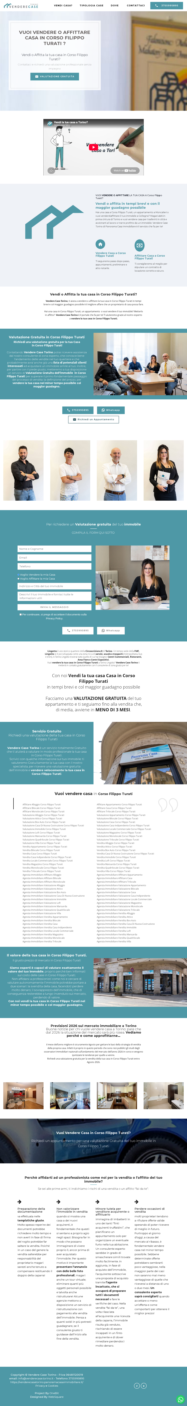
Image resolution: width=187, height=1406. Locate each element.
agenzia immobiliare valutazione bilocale (118, 888)
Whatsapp (113, 410)
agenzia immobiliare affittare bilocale (42, 878)
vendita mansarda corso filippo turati (116, 864)
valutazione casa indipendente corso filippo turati (123, 825)
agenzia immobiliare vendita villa (114, 941)
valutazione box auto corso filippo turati (44, 822)
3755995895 (169, 5)
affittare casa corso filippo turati (114, 808)
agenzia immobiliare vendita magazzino (43, 934)
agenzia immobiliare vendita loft (114, 930)
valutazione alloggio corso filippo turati (43, 815)
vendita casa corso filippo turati (40, 853)
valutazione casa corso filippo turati (116, 822)
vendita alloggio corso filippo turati (115, 843)
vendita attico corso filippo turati (114, 846)
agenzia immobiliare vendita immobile (116, 927)
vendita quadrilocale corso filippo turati (118, 867)
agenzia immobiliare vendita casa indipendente (47, 927)
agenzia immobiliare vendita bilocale (42, 920)
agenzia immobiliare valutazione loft (42, 902)
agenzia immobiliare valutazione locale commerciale (124, 899)
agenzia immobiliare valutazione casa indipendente (123, 895)
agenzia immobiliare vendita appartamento (45, 916)
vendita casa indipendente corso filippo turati (47, 857)
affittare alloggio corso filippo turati (42, 804)
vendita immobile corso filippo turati (116, 857)
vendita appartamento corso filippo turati (45, 846)
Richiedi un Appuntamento (96, 419)
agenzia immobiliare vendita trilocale (42, 941)
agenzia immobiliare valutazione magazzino (119, 902)
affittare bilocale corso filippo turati (41, 808)
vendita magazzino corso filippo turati (43, 864)
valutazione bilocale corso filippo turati (117, 818)
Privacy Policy (54, 618)
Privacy (40, 1385)
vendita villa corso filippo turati (113, 871)
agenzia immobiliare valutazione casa (116, 892)
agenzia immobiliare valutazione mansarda (45, 906)
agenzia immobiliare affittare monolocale (44, 881)
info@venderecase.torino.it (35, 1378)
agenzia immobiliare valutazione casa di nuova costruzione (54, 895)
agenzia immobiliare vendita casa (40, 923)
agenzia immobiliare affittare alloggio (42, 874)
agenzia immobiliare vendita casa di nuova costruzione (126, 923)
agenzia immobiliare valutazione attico (43, 888)
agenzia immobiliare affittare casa (114, 878)
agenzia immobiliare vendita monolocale (44, 937)
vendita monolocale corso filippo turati (43, 867)
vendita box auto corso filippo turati (116, 850)
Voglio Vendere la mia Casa (37, 574)
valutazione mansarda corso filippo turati (44, 836)
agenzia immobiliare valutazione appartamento (121, 885)
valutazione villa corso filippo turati (41, 843)
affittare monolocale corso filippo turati (43, 811)
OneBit (54, 1393)
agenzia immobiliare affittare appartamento (120, 874)
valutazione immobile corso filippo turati (44, 829)
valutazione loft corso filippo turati (41, 832)
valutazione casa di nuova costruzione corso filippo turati (53, 825)
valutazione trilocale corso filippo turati (118, 839)
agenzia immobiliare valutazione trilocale (118, 909)
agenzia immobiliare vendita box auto (116, 920)
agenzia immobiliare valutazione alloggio (44, 885)
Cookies (53, 1385)
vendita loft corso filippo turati (113, 860)
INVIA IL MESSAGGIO (54, 607)
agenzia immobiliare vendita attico (115, 916)
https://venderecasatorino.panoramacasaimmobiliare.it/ (46, 1382)
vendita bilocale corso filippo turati (41, 850)
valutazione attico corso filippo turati (42, 818)
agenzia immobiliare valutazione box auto (44, 892)
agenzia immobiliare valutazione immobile (44, 899)
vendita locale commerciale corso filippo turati (48, 860)
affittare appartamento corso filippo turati (119, 804)
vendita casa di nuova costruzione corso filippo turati (125, 853)
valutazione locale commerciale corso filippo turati (124, 829)
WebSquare (56, 1396)
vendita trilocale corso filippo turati (42, 871)
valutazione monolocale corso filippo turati (119, 836)
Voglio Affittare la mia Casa (37, 578)
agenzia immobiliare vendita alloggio (116, 913)
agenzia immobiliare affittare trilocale (116, 881)
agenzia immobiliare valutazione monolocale (120, 906)
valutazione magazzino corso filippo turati (119, 832)
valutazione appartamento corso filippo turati (121, 815)
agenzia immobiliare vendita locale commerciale (48, 930)
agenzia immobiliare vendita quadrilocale (118, 937)
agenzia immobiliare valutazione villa (42, 913)
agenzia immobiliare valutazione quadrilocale (46, 909)
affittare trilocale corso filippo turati (116, 811)
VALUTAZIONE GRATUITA (57, 76)
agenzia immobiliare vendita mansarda (117, 934)
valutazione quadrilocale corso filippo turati (46, 839)
